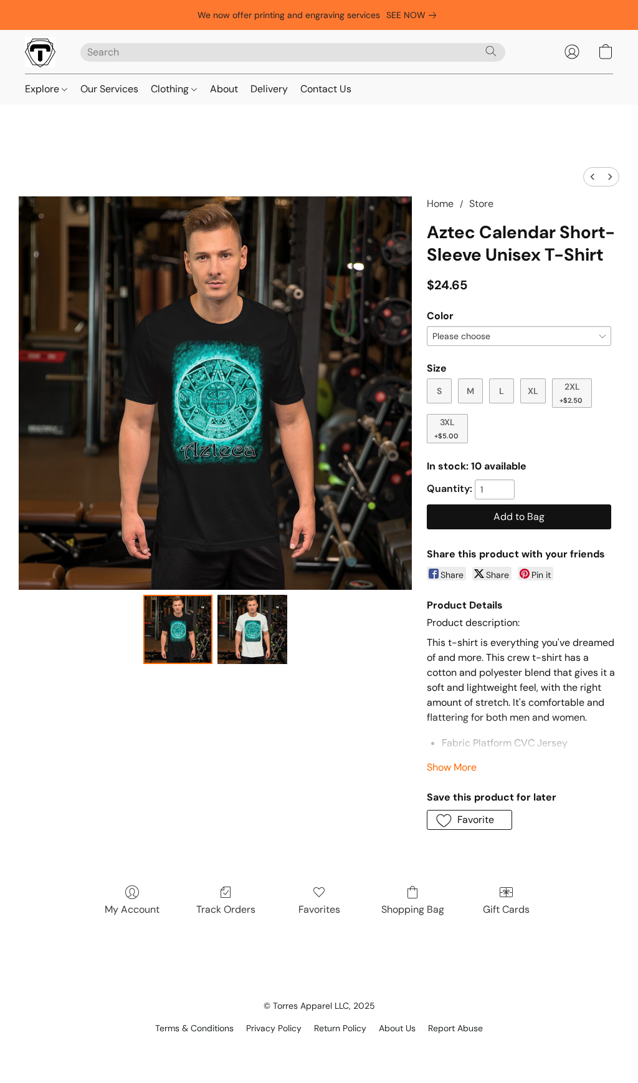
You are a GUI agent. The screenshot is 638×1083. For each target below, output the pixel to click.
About (224, 88)
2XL (571, 393)
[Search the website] (491, 51)
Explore (43, 88)
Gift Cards (506, 909)
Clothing (171, 88)
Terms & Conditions (194, 1028)
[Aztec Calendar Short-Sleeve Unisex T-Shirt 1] (252, 630)
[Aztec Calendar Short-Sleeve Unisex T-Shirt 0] (178, 630)
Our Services (109, 88)
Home (440, 203)
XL (533, 391)
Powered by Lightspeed (319, 1049)
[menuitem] (592, 177)
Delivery (269, 88)
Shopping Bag (412, 909)
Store (481, 203)
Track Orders (225, 909)
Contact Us (325, 88)
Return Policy (340, 1028)
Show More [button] (452, 767)
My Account (132, 909)
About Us (397, 1028)
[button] (40, 51)
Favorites (319, 909)
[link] (413, 14)
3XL (446, 428)
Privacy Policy (274, 1028)
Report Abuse (455, 1028)
